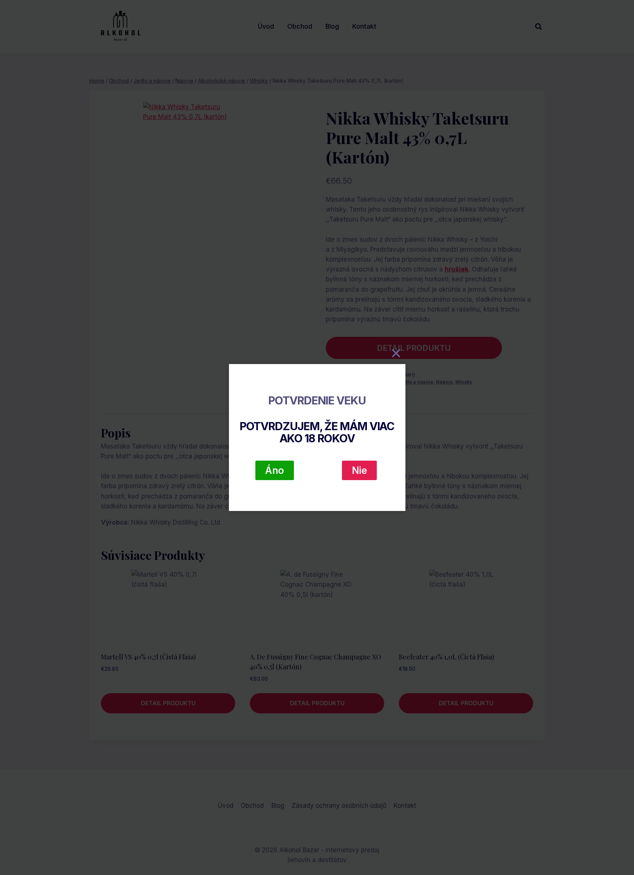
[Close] (396, 353)
